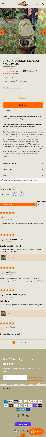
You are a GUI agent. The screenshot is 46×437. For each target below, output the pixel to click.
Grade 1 (7, 82)
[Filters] (38, 204)
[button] (3, 4)
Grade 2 (13, 81)
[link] (37, 4)
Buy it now (23, 105)
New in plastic (23, 82)
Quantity (5, 87)
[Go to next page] (36, 342)
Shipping (4, 68)
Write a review (7, 204)
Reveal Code (35, 377)
